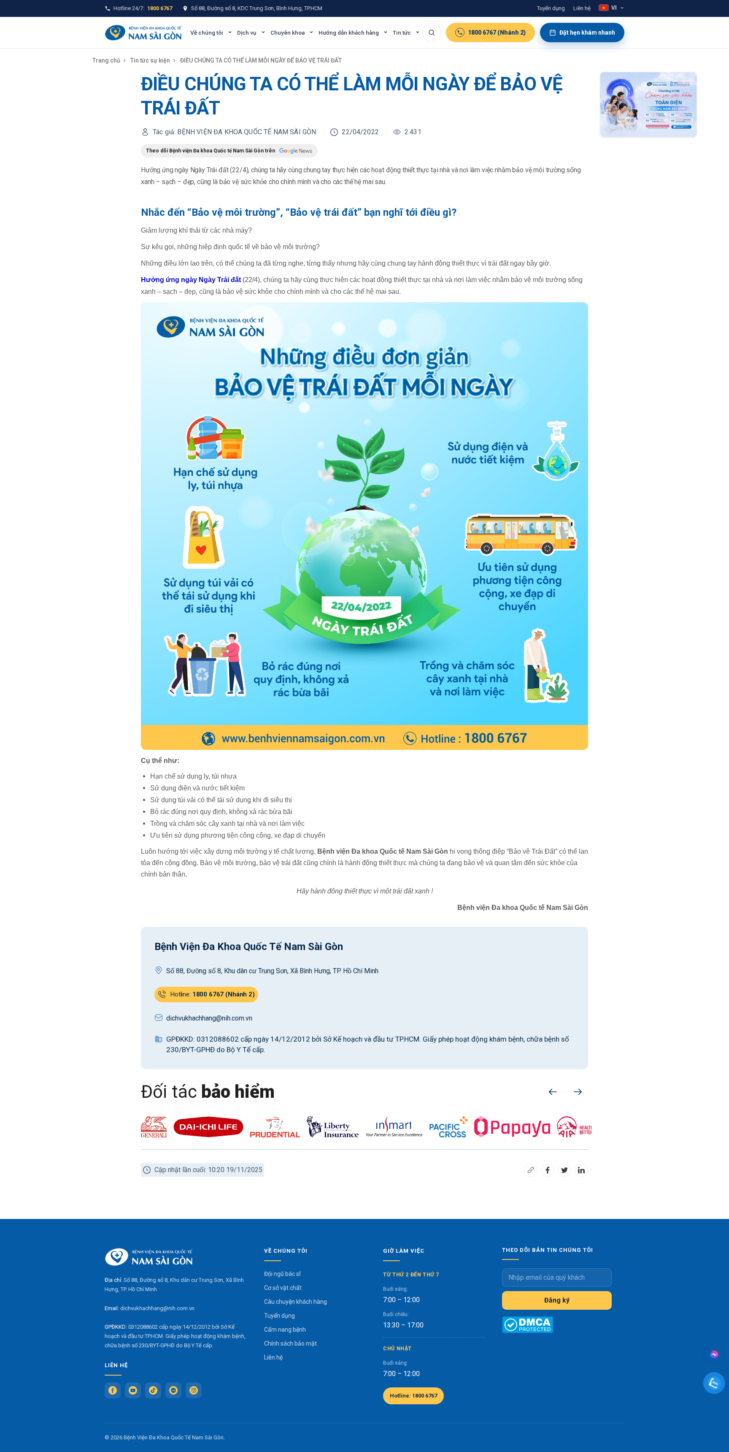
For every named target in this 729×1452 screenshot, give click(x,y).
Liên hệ (582, 8)
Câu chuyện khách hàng (295, 1301)
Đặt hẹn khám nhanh (587, 32)
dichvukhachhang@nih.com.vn (157, 1308)
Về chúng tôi (206, 32)
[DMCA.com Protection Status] (527, 1324)
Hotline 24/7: (142, 8)
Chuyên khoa (287, 32)
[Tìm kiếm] (431, 32)
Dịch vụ (246, 32)
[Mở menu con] (230, 32)
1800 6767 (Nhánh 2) (497, 32)
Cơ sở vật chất (283, 1287)
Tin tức (402, 32)
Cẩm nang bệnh (285, 1329)
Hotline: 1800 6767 (413, 1395)
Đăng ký (557, 1300)
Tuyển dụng (551, 8)
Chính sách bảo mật (290, 1343)
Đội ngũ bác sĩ (282, 1273)
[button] (553, 1092)
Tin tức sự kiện (150, 60)
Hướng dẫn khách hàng (349, 32)
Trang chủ (106, 60)
